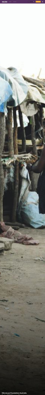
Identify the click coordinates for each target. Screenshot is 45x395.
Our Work (10, 1)
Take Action (14, 1)
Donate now (38, 1)
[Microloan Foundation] (4, 2)
